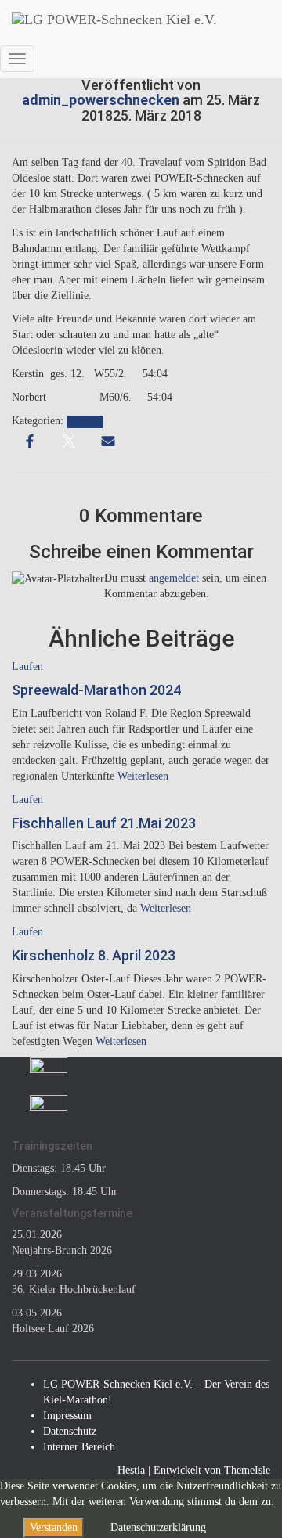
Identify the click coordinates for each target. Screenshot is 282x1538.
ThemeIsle (247, 1470)
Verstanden (54, 1527)
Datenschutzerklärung (158, 1527)
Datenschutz (69, 1431)
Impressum (67, 1415)
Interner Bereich (79, 1447)
